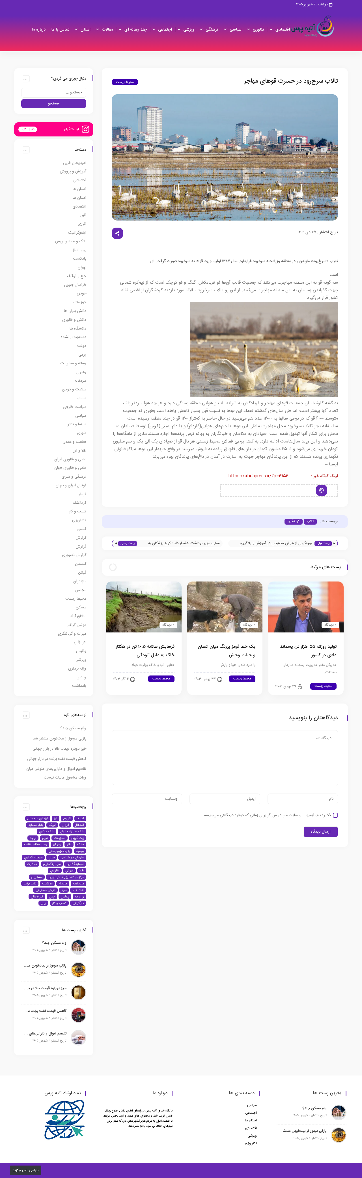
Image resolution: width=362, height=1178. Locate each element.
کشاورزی (79, 520)
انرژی (82, 224)
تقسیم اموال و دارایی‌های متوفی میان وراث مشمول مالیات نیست (45, 1034)
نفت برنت (29, 883)
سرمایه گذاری (33, 857)
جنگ (80, 844)
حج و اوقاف (76, 276)
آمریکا (80, 818)
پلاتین (65, 896)
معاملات (78, 883)
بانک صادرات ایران (72, 831)
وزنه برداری (77, 668)
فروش (69, 870)
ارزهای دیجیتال (37, 818)
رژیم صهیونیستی (59, 851)
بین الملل (79, 250)
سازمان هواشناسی (72, 857)
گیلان (82, 572)
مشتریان (36, 877)
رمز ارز (57, 844)
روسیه (80, 851)
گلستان (80, 564)
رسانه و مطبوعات (73, 363)
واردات (79, 896)
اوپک (52, 825)
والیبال (81, 651)
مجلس (80, 590)
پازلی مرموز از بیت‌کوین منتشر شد (59, 738)
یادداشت (79, 686)
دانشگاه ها (78, 328)
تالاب (310, 521)
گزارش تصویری (74, 555)
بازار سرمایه (35, 825)
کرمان (81, 494)
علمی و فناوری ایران (70, 459)
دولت (81, 346)
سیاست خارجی (74, 407)
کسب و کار (77, 511)
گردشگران (293, 521)
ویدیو (81, 677)
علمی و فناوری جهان (70, 468)
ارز (55, 818)
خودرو (81, 293)
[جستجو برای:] (53, 93)
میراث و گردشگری (72, 633)
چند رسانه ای (135, 29)
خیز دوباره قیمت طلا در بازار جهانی (59, 748)
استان (85, 29)
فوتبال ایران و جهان (71, 485)
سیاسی (236, 29)
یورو (43, 903)
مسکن (81, 607)
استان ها (79, 189)
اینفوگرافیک (77, 232)
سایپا (51, 857)
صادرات (32, 864)
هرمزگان (80, 642)
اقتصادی (282, 29)
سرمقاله (80, 380)
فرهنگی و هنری (74, 476)
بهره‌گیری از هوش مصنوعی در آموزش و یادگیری (276, 543)
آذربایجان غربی (74, 163)
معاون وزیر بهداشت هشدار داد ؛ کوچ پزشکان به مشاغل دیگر (184, 543)
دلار (69, 844)
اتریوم (67, 818)
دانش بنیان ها (75, 311)
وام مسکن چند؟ (73, 728)
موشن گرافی (76, 625)
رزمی (82, 354)
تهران (82, 267)
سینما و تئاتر (77, 424)
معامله (63, 883)
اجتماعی (165, 29)
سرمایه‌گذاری (52, 864)
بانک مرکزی (46, 831)
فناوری (258, 29)
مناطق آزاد (78, 616)
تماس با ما (60, 29)
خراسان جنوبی (75, 285)
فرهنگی (212, 29)
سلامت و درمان (74, 389)
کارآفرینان (37, 896)
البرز (83, 215)
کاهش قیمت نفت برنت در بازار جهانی (56, 759)
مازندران (79, 581)
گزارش (81, 538)
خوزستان (79, 302)
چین (52, 896)
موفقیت (47, 883)
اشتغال (79, 825)
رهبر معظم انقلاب (35, 844)
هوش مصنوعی (45, 890)
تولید (33, 838)
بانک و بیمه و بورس (70, 241)
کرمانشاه (79, 503)
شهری (81, 433)
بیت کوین (77, 838)
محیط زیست (125, 82)
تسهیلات (59, 838)
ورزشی (188, 29)
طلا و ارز (79, 450)
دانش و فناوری (74, 320)
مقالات (107, 29)
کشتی (81, 529)
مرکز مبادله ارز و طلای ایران (66, 877)
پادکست (79, 258)
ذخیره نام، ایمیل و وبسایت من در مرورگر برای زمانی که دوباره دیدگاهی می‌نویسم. (266, 815)
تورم (45, 838)
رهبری (81, 372)
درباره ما (39, 29)
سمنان (81, 398)
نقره (63, 890)
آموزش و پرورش (73, 171)
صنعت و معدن (74, 442)
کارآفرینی (78, 903)
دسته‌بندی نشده (73, 337)
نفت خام (78, 890)
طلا (81, 870)
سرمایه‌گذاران (75, 864)
